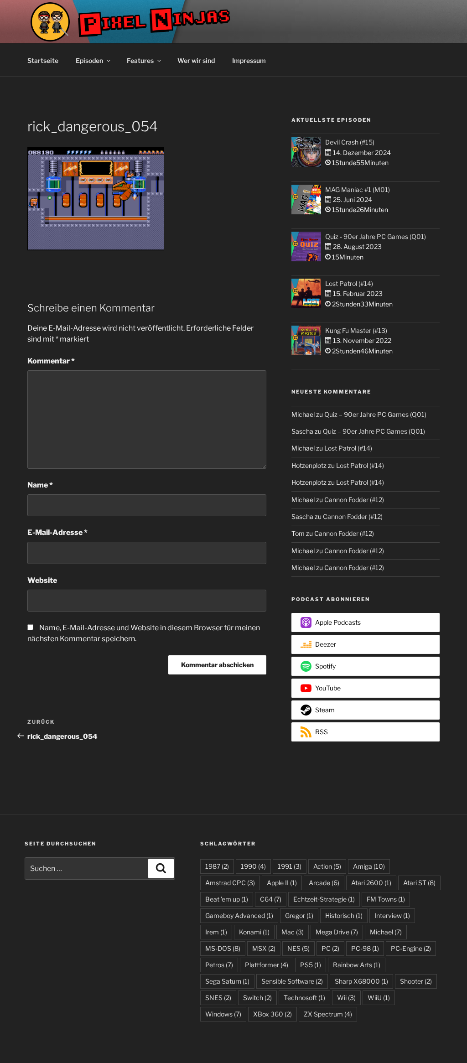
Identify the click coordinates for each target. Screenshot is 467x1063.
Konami (254, 932)
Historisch (344, 915)
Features (140, 60)
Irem (216, 932)
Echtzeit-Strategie (324, 899)
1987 (217, 866)
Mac (292, 932)
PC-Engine (411, 948)
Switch (257, 997)
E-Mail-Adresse (57, 532)
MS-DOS (222, 948)
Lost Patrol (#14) (349, 283)
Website (42, 580)
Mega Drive (337, 932)
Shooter (416, 981)
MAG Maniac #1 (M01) (357, 189)
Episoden (89, 60)
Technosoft (304, 997)
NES (298, 948)
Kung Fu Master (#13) (356, 330)
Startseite (42, 60)
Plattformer (266, 965)
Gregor (299, 915)
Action (327, 866)
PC (330, 948)
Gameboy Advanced (239, 915)
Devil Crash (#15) (349, 142)
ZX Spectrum (328, 1014)
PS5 (310, 965)
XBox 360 (272, 1014)
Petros (219, 965)
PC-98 (365, 948)
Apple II (282, 883)
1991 (289, 866)
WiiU (379, 997)
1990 (253, 866)
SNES (218, 997)
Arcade (324, 883)
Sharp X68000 (361, 981)
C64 (270, 899)
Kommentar (51, 361)
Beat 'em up (226, 899)
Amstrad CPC (230, 883)
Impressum (249, 60)
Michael (386, 932)
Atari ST (419, 883)
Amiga (369, 866)
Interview (392, 915)
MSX (263, 948)
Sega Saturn (227, 981)
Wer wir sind (196, 60)
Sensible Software (292, 981)
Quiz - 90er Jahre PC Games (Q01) (375, 236)
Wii (346, 997)
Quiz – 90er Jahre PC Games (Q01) (375, 414)
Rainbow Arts (356, 965)
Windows (223, 1014)
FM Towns (386, 899)
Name (40, 485)
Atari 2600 (371, 883)
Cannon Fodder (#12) (354, 499)
